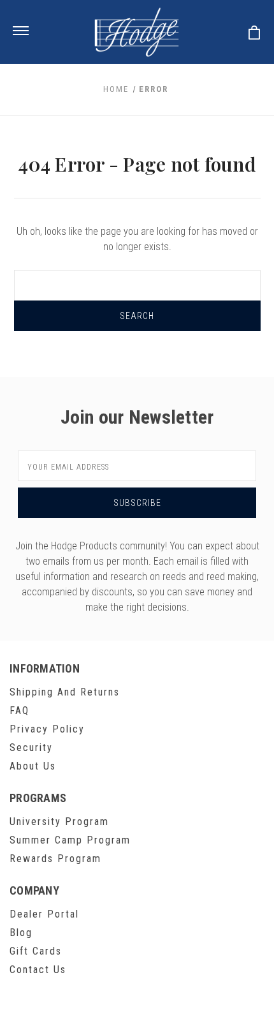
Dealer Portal (44, 914)
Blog (21, 932)
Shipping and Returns (65, 692)
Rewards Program (55, 858)
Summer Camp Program (70, 840)
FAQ (19, 710)
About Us (33, 766)
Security (31, 747)
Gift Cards (36, 951)
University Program (59, 821)
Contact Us (38, 970)
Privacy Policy (47, 729)
